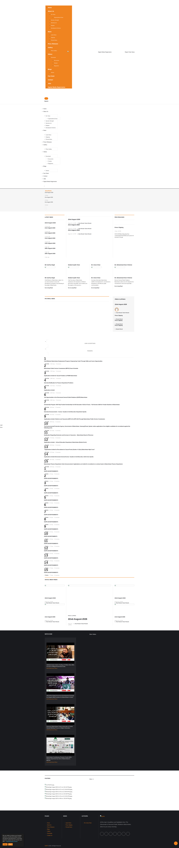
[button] (58, 2)
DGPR (46, 845)
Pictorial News (69, 827)
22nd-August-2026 (49, 192)
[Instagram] (115, 834)
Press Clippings (120, 299)
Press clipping (118, 320)
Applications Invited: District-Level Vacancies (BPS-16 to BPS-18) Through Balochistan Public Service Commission (74, 419)
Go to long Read (49, 287)
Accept (5, 844)
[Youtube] (128, 834)
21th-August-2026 (50, 243)
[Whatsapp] (110, 834)
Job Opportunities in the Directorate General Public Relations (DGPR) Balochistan (65, 397)
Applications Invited (49, 390)
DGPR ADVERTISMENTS (50, 536)
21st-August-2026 (49, 197)
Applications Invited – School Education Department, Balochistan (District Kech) (65, 442)
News (65, 816)
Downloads (49, 833)
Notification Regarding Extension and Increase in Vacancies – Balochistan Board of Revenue (68, 435)
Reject (10, 844)
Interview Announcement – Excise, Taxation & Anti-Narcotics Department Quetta (65, 411)
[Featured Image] (54, 585)
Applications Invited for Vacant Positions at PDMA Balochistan (60, 375)
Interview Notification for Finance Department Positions (58, 382)
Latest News (68, 822)
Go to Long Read (72, 287)
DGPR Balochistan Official (51, 668)
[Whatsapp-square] (123, 834)
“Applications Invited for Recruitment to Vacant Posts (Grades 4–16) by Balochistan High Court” (69, 449)
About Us (49, 825)
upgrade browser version (11, 841)
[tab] (89, 343)
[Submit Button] (46, 98)
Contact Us (49, 835)
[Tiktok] (119, 834)
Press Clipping (119, 227)
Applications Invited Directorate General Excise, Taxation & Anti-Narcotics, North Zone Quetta (68, 456)
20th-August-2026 (50, 248)
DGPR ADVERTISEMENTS (51, 471)
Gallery (48, 831)
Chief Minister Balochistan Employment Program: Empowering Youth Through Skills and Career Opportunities (73, 361)
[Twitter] (106, 834)
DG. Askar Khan (88, 822)
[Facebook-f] (102, 834)
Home (48, 822)
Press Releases (50, 827)
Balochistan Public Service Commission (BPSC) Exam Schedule (61, 368)
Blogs (48, 829)
